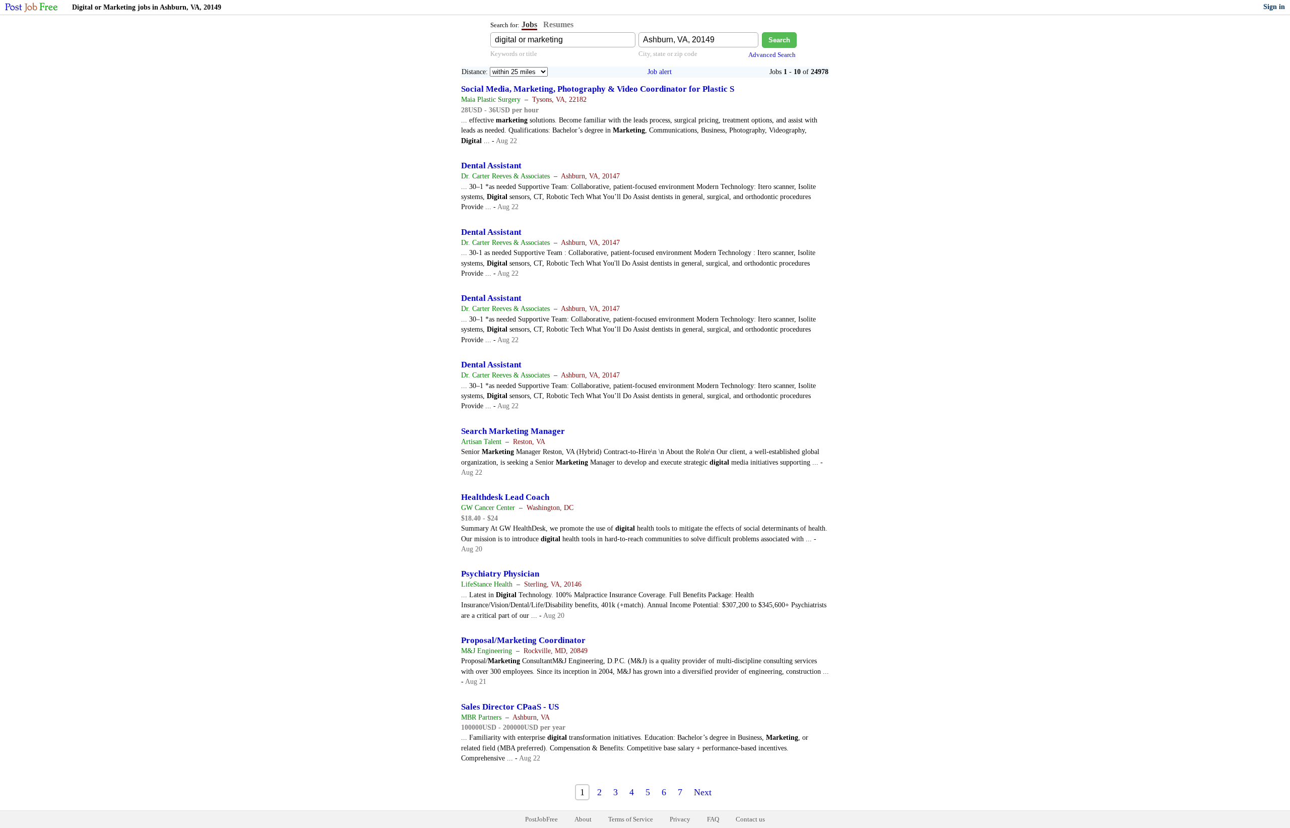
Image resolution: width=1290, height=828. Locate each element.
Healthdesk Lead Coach (505, 497)
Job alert (660, 72)
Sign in (1274, 7)
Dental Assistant (491, 165)
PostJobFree (541, 819)
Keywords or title (513, 53)
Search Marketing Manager (513, 431)
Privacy (680, 819)
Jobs (529, 24)
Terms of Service (630, 819)
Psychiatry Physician (500, 574)
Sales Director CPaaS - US (510, 707)
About (583, 819)
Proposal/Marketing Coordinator (523, 640)
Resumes (558, 24)
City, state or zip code (667, 53)
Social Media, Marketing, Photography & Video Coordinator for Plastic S (597, 89)
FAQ (713, 819)
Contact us (750, 819)
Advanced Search (772, 54)
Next (703, 792)
